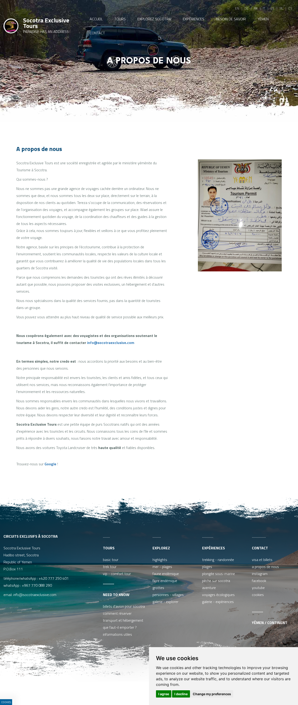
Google (50, 464)
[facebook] (21, 666)
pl (281, 8)
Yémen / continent (269, 622)
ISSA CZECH (128, 692)
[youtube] (34, 666)
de (246, 8)
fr (255, 8)
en (237, 8)
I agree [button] (163, 694)
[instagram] (7, 666)
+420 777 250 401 (54, 578)
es (272, 8)
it (264, 8)
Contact (260, 548)
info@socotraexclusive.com (110, 342)
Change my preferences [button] (212, 694)
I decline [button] (181, 694)
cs (290, 8)
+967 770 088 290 (37, 585)
